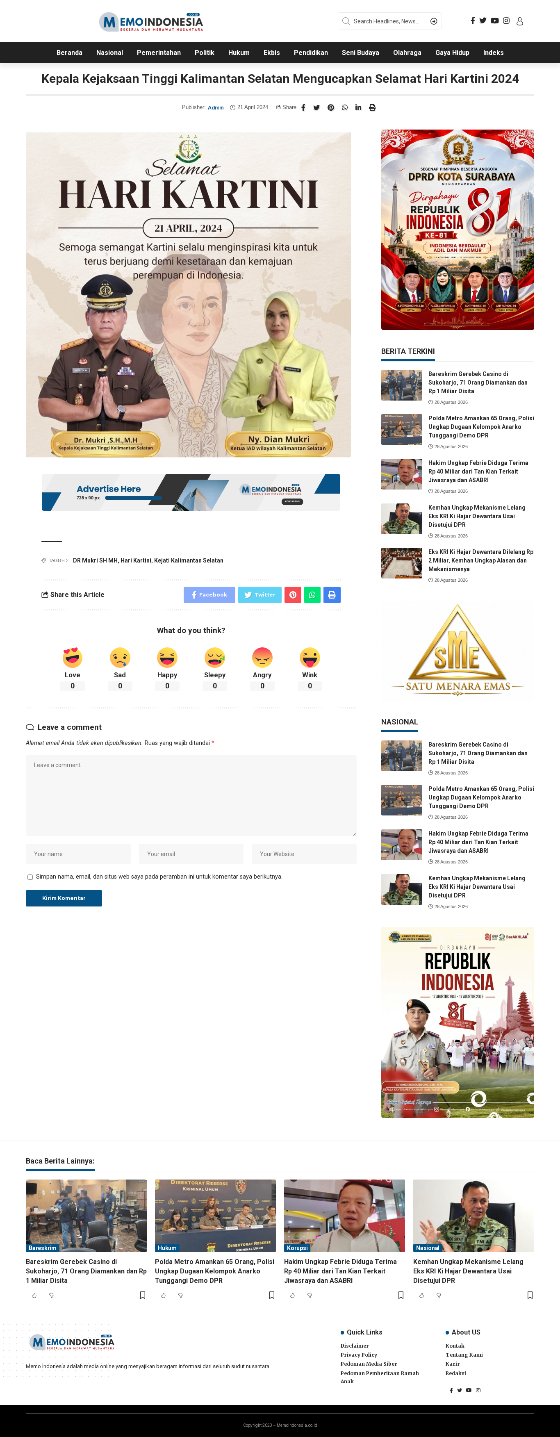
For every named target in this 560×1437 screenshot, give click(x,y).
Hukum (167, 1248)
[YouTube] (495, 20)
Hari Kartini (136, 560)
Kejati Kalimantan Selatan (188, 560)
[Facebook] (473, 20)
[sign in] (520, 21)
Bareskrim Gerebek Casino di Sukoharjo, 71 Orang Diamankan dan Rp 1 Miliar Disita (478, 382)
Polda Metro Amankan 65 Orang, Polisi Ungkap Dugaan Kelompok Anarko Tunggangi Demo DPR (481, 427)
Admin (216, 108)
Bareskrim (43, 1248)
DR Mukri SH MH (95, 560)
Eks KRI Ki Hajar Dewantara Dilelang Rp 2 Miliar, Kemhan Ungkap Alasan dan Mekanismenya (480, 560)
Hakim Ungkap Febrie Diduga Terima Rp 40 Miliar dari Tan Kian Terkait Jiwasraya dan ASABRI (478, 471)
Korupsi (297, 1248)
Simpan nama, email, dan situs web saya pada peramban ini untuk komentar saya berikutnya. (159, 876)
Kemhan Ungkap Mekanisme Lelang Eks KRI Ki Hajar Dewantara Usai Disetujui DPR (477, 516)
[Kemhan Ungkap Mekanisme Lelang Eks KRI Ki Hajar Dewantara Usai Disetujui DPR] (401, 518)
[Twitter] (483, 20)
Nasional (427, 1248)
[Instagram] (506, 20)
